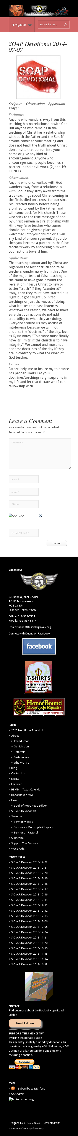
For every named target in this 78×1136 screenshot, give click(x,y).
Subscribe (17, 838)
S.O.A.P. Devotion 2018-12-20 (29, 873)
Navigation (19, 24)
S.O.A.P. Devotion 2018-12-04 (29, 932)
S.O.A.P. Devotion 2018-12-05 (29, 926)
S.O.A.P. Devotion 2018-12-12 (29, 910)
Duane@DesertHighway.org (33, 627)
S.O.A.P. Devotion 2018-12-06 (29, 921)
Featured (16, 784)
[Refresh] (40, 515)
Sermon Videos (23, 821)
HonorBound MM (22, 794)
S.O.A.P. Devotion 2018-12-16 (29, 894)
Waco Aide (17, 848)
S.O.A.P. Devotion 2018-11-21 (29, 937)
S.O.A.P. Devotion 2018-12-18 (29, 883)
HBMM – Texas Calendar (26, 789)
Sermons (16, 816)
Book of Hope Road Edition (30, 805)
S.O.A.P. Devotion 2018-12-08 (29, 916)
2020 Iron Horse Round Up (27, 730)
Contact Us (18, 773)
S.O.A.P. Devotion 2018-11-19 (29, 948)
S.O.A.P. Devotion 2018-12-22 (29, 862)
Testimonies (21, 757)
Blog (14, 768)
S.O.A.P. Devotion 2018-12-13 (29, 905)
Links (14, 800)
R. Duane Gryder (33, 1123)
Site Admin (17, 1094)
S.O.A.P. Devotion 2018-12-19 (29, 878)
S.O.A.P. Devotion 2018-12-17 (29, 889)
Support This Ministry (24, 843)
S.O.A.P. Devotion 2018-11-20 (29, 943)
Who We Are (21, 762)
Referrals (19, 751)
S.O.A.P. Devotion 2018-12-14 (29, 899)
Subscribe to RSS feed (31, 1088)
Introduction (21, 741)
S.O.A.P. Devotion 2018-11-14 (29, 959)
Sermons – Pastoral (26, 832)
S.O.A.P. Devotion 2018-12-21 (29, 867)
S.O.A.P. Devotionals (23, 811)
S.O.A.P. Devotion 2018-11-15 (29, 953)
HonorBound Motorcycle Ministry (26, 1128)
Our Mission (21, 746)
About (15, 735)
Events (15, 778)
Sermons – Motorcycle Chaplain (33, 827)
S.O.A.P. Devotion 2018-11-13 (29, 964)
